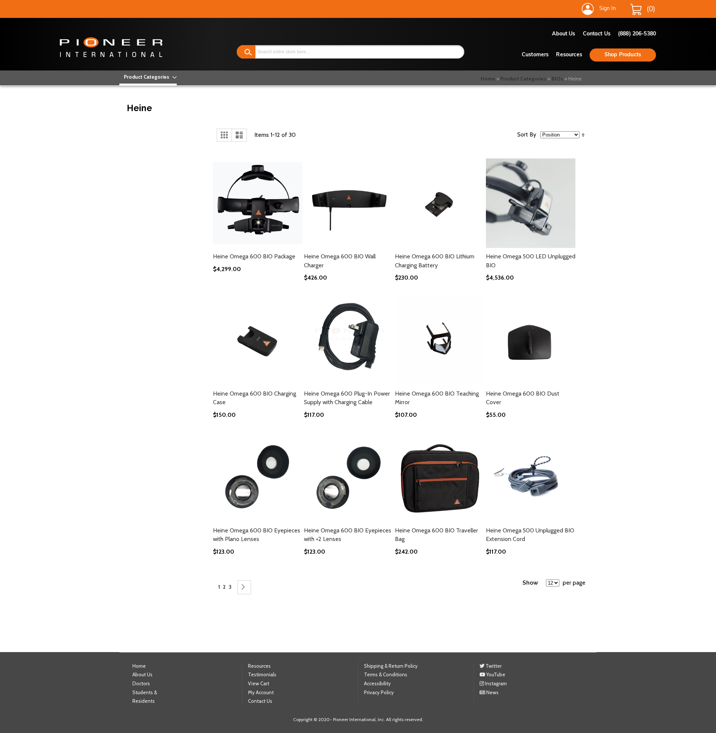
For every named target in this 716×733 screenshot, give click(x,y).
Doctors (141, 683)
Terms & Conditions (385, 674)
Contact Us (596, 34)
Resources (569, 55)
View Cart (258, 683)
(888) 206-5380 (637, 34)
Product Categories (523, 79)
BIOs (557, 79)
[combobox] (350, 52)
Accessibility (377, 683)
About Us (563, 34)
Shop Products (622, 55)
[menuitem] (148, 77)
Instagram (495, 683)
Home (488, 79)
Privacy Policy (379, 692)
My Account (261, 692)
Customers (535, 55)
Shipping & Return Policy (391, 666)
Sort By (526, 134)
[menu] (148, 77)
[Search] (246, 52)
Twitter (493, 666)
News (492, 692)
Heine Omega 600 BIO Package (254, 256)
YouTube (495, 674)
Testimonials (262, 674)
